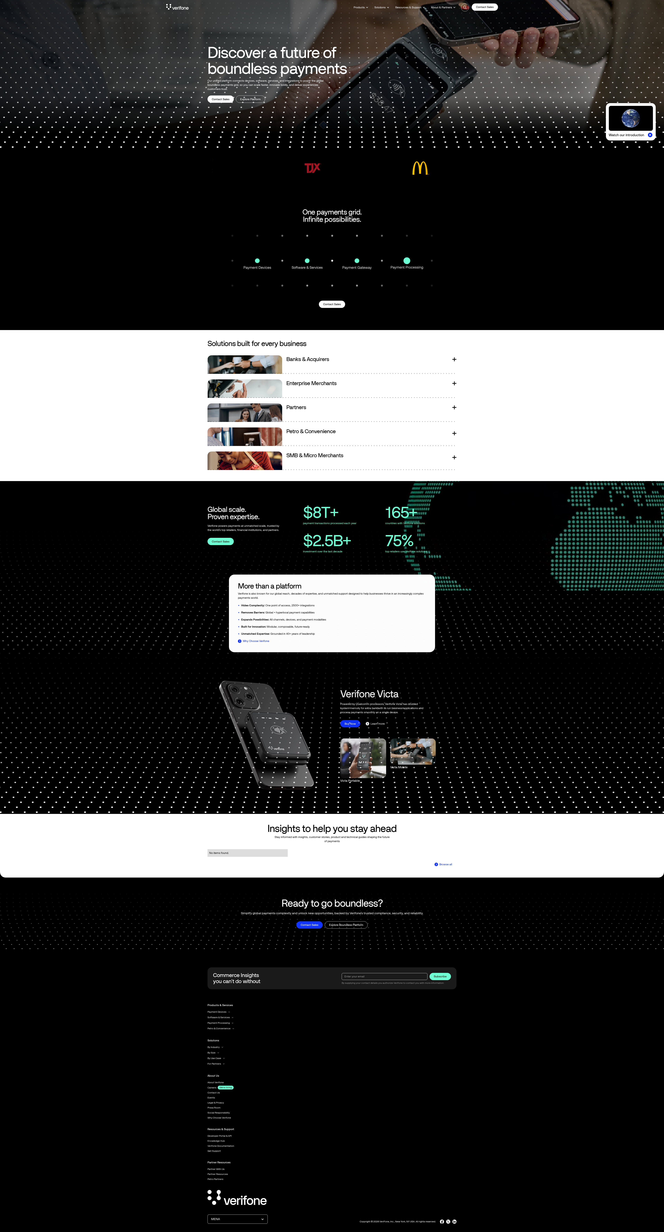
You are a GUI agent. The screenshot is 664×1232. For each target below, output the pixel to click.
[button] (361, 7)
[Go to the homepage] (237, 1198)
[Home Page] (177, 7)
